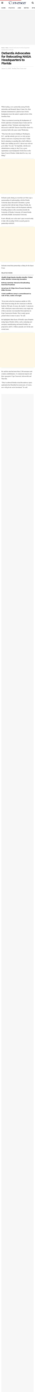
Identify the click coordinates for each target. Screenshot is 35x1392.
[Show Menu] (2, 3)
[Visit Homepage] (17, 3)
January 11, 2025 (6, 68)
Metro (26, 8)
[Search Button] (33, 3)
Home (3, 8)
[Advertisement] (17, 27)
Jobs (19, 8)
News (7, 47)
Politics (12, 8)
